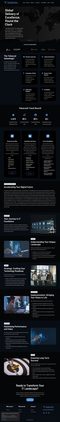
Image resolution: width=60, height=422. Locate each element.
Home (24, 2)
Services (20, 409)
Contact (52, 2)
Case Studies (43, 2)
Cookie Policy (9, 415)
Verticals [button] (37, 2)
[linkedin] (49, 413)
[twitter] (46, 413)
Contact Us (30, 399)
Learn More (12, 172)
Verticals (20, 411)
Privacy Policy (33, 411)
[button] (4, 24)
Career (48, 2)
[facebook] (44, 413)
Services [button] (32, 2)
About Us (28, 2)
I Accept (4, 419)
